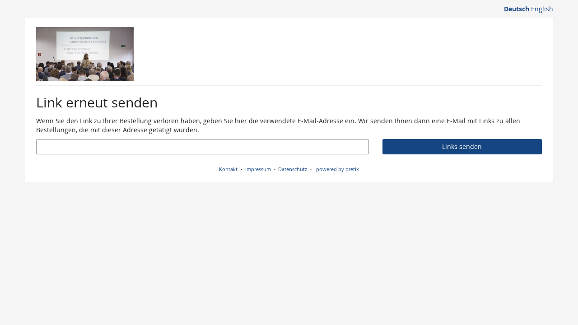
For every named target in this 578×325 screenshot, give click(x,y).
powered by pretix (337, 169)
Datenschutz (292, 169)
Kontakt (228, 169)
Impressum (258, 169)
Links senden (462, 146)
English (542, 9)
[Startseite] (85, 54)
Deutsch (516, 9)
